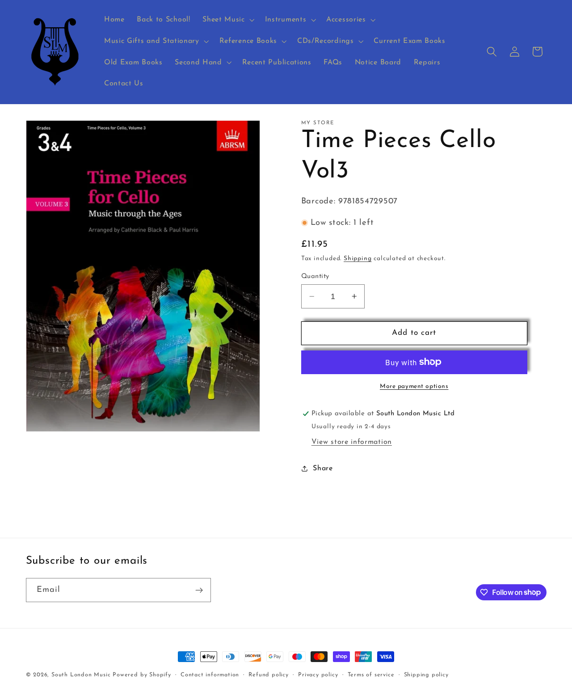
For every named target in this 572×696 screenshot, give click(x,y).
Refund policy (268, 675)
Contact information (210, 675)
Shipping (357, 259)
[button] (227, 19)
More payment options (414, 386)
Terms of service (371, 675)
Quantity (315, 276)
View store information (351, 442)
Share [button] (322, 468)
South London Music (81, 675)
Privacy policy (318, 675)
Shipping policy (426, 675)
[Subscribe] (199, 590)
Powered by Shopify (142, 675)
